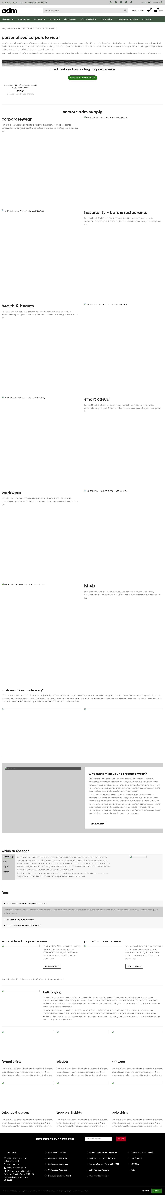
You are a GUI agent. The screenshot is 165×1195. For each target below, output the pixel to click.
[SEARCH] (125, 10)
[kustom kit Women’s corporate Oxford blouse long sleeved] (21, 81)
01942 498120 (13, 1164)
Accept (156, 1191)
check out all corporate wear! (82, 78)
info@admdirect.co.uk (16, 1168)
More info (145, 1190)
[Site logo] (9, 10)
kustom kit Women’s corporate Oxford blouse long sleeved (20, 86)
